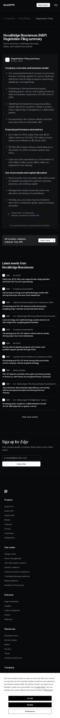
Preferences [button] (48, 690)
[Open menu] (55, 5)
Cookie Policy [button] (40, 687)
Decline (30, 705)
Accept (30, 698)
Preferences (30, 711)
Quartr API (34, 215)
